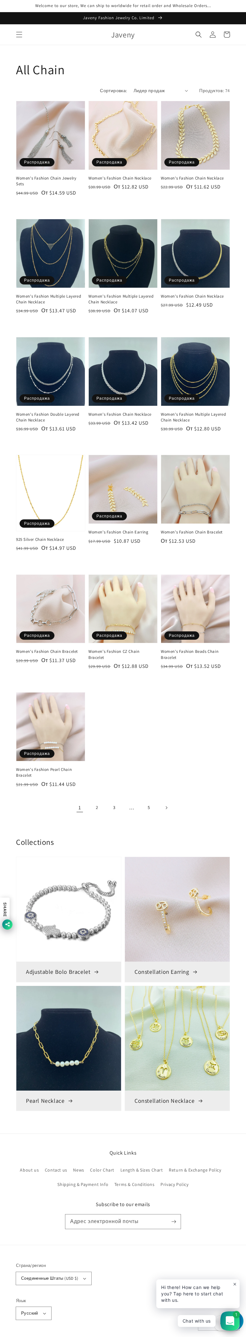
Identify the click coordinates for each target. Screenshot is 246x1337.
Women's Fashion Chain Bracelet (192, 532)
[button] (19, 35)
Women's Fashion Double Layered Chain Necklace (47, 417)
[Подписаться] (174, 1221)
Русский (29, 1313)
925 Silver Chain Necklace (40, 539)
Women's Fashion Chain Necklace (120, 178)
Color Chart (102, 1170)
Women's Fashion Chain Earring (118, 532)
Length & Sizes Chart (141, 1170)
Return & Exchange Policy (195, 1170)
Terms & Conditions (134, 1184)
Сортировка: (113, 90)
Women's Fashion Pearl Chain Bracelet (44, 772)
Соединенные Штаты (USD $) (49, 1278)
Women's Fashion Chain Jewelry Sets (46, 181)
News (78, 1170)
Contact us (56, 1170)
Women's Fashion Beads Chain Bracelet (189, 654)
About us (29, 1170)
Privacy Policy (174, 1184)
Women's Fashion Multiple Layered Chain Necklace (48, 299)
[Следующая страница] (166, 808)
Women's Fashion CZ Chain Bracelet (113, 654)
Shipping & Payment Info (82, 1184)
